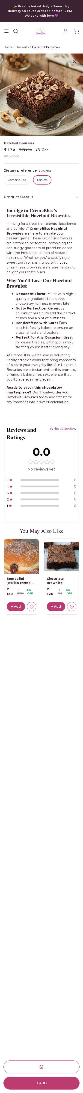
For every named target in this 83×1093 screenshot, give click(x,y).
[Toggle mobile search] (15, 31)
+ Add (16, 607)
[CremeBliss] (40, 31)
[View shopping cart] (76, 31)
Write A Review (63, 429)
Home (8, 47)
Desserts (22, 47)
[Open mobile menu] (6, 31)
